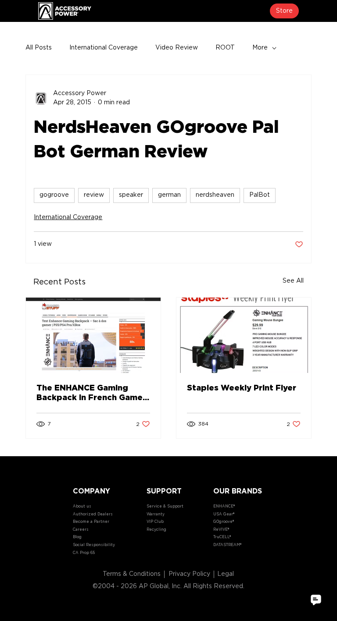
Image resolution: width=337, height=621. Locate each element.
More (260, 48)
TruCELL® (222, 537)
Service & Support (165, 506)
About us (82, 506)
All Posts (38, 48)
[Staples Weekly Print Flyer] (243, 335)
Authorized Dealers (93, 514)
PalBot (259, 195)
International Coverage (103, 48)
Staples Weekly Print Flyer (241, 388)
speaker (131, 195)
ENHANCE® (224, 506)
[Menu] (168, 11)
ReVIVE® (221, 530)
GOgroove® (223, 522)
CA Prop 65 (84, 553)
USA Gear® (223, 514)
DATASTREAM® (227, 545)
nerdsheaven (215, 195)
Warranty (156, 514)
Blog (77, 537)
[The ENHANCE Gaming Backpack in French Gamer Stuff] (93, 335)
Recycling (156, 530)
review (94, 195)
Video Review (176, 48)
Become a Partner (91, 522)
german (169, 195)
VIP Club (155, 522)
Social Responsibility (94, 545)
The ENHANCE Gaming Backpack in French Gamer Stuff (91, 393)
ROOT (225, 48)
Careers (81, 530)
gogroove (54, 195)
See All (293, 281)
